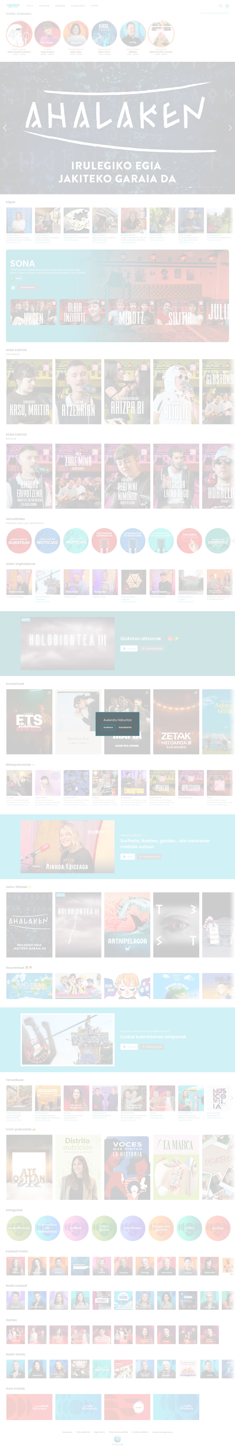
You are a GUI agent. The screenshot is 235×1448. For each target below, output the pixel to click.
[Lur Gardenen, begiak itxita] (220, 220)
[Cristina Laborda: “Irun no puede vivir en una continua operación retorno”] (19, 220)
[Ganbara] (166, 1300)
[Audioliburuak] (19, 1228)
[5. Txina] (191, 582)
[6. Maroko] (134, 582)
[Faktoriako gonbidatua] (104, 541)
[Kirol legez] (145, 1266)
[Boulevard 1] (15, 1300)
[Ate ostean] (29, 1167)
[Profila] (227, 6)
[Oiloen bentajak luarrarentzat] (19, 1098)
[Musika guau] (218, 1228)
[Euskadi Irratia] (29, 1407)
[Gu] (37, 1334)
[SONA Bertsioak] (191, 783)
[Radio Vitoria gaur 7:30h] (123, 1369)
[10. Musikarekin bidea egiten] (82, 312)
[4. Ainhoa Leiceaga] (19, 582)
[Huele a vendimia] (162, 220)
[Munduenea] (29, 986)
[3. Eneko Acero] (76, 582)
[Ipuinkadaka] (176, 986)
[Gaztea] (127, 1407)
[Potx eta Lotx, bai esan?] (78, 986)
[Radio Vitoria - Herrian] (132, 34)
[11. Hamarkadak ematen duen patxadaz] (34, 312)
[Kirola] (189, 1228)
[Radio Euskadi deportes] (218, 541)
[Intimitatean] (48, 783)
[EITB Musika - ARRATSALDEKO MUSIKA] (161, 34)
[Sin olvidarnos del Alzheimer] (76, 220)
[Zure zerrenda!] (162, 1098)
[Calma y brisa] (188, 1300)
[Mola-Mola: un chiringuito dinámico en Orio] (105, 220)
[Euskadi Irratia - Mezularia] (76, 34)
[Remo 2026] (102, 1300)
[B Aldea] (166, 1334)
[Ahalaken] (29, 924)
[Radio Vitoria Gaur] (58, 1369)
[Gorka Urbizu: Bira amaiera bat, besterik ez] (78, 721)
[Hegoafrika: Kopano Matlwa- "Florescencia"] (191, 1098)
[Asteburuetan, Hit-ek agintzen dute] (76, 1098)
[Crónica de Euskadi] (58, 1300)
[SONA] (220, 783)
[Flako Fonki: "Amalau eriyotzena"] (29, 476)
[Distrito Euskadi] (37, 1300)
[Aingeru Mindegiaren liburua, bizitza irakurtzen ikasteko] (134, 220)
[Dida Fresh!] (15, 1334)
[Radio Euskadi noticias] (47, 541)
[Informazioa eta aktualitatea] (47, 1228)
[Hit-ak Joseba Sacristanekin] (102, 1334)
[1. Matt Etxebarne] (162, 582)
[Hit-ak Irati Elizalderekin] (145, 1334)
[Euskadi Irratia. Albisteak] (19, 541)
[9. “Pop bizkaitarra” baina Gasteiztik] (131, 312)
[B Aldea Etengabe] (209, 1334)
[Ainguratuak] (117, 128)
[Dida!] (188, 1334)
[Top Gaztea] (80, 1334)
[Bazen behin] (127, 986)
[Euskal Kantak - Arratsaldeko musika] (19, 34)
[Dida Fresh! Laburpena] (123, 1334)
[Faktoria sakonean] (189, 541)
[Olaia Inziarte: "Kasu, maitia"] (29, 391)
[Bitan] (58, 1334)
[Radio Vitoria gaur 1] (15, 1369)
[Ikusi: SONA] (13, 288)
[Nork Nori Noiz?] (76, 783)
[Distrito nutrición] (78, 1167)
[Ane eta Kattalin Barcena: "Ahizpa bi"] (127, 391)
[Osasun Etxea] (209, 1266)
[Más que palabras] (209, 1300)
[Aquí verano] (123, 1300)
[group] (117, 36)
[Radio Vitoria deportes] (145, 1369)
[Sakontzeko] (132, 1228)
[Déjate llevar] (37, 1369)
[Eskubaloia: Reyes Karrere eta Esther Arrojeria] (220, 582)
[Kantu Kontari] (166, 1266)
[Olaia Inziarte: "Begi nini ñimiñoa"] (127, 476)
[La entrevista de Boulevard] (132, 541)
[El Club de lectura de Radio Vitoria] (188, 1369)
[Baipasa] (102, 1266)
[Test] (176, 924)
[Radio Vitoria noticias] (76, 541)
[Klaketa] (105, 783)
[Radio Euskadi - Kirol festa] (104, 34)
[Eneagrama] (134, 783)
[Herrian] (209, 1369)
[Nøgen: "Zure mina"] (78, 476)
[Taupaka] (188, 1266)
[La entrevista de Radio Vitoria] (161, 541)
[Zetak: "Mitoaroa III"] (176, 721)
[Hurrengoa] (230, 128)
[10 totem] (19, 783)
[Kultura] (76, 1228)
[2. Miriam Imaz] (105, 582)
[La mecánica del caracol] (145, 1300)
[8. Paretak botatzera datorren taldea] (180, 312)
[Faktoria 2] (58, 1266)
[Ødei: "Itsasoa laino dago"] (176, 476)
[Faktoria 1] (15, 1266)
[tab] (177, 187)
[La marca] (176, 1167)
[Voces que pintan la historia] (127, 1167)
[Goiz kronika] (37, 1266)
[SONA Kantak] (162, 783)
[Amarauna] (123, 1266)
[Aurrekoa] (4, 128)
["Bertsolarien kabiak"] (105, 1098)
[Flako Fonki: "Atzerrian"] (78, 391)
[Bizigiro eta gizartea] (161, 1228)
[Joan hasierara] (13, 5)
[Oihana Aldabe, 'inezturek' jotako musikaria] (48, 220)
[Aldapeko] (166, 1369)
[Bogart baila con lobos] (80, 1369)
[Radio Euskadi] (78, 1407)
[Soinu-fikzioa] (104, 1228)
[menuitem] (44, 5)
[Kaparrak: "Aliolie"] (176, 391)
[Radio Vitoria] (176, 1407)
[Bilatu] (221, 6)
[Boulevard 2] (80, 1300)
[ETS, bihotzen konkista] (29, 721)
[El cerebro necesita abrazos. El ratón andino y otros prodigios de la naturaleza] (134, 1098)
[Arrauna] (80, 1266)
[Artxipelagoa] (127, 924)
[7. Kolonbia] (48, 582)
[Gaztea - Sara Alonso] (47, 34)
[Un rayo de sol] (220, 1098)
